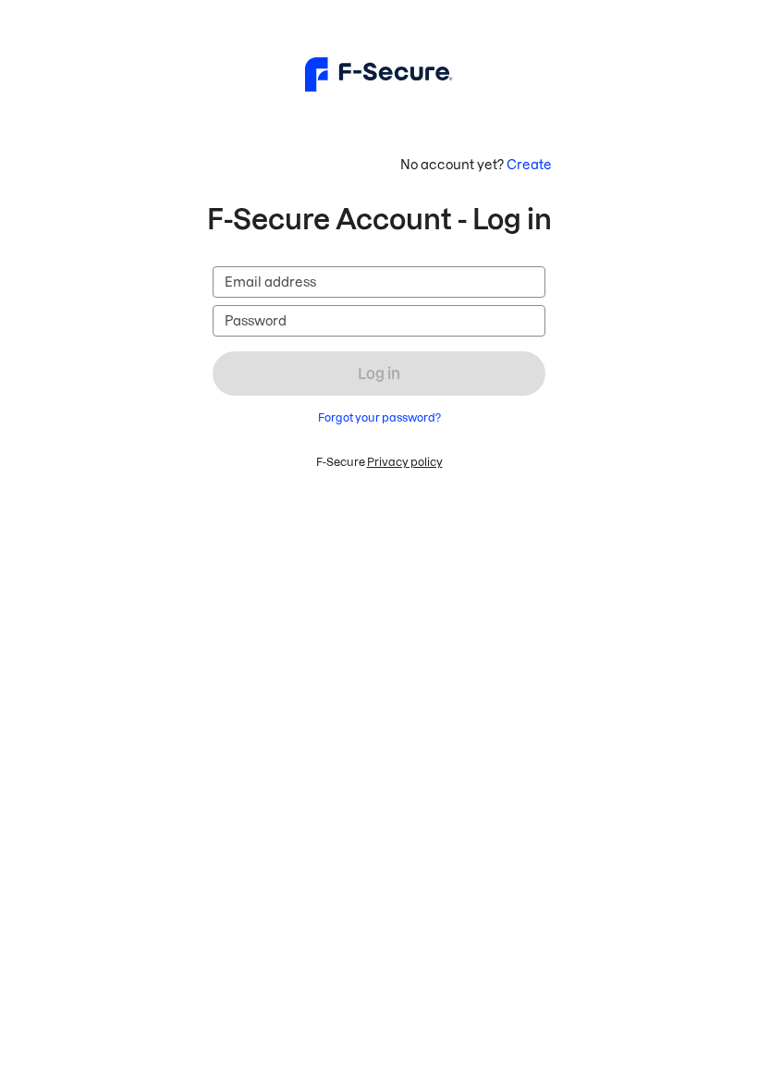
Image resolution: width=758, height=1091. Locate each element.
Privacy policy (405, 462)
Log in (379, 373)
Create (529, 164)
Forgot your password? (379, 417)
